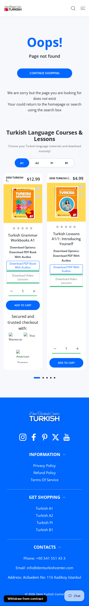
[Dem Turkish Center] (13, 8)
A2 (37, 163)
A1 (21, 163)
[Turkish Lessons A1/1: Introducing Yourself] (66, 202)
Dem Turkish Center (50, 594)
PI (52, 163)
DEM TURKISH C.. (14, 179)
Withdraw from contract (25, 599)
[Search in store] (73, 8)
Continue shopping (45, 73)
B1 (66, 163)
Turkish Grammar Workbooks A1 (22, 237)
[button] (37, 377)
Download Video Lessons (22, 277)
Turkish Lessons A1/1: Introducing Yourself (66, 238)
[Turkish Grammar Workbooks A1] (23, 203)
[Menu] (83, 8)
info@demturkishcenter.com (50, 567)
